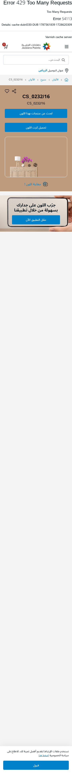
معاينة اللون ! (32, 184)
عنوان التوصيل (50, 70)
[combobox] (36, 60)
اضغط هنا (44, 755)
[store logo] (36, 47)
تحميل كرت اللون (36, 127)
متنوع (43, 79)
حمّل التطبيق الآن (36, 220)
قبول (36, 765)
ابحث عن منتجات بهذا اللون (36, 113)
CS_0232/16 (36, 103)
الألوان (55, 79)
